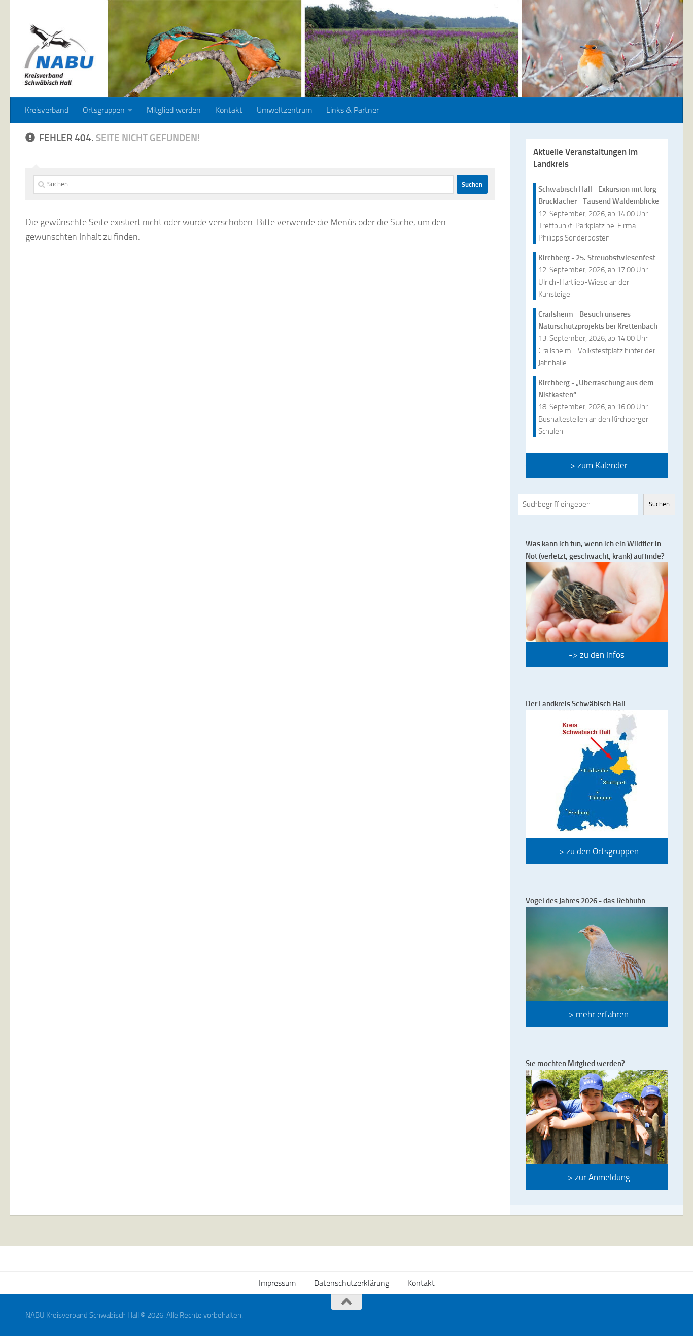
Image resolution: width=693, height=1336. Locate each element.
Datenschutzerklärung (351, 1283)
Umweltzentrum (284, 110)
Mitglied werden (174, 110)
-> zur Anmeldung (597, 1177)
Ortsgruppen (104, 110)
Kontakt (228, 110)
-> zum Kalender (597, 465)
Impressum (277, 1283)
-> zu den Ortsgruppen (597, 851)
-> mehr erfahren (597, 1014)
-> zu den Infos (597, 654)
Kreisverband (46, 110)
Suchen (659, 504)
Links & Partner (352, 110)
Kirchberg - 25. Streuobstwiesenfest (596, 257)
